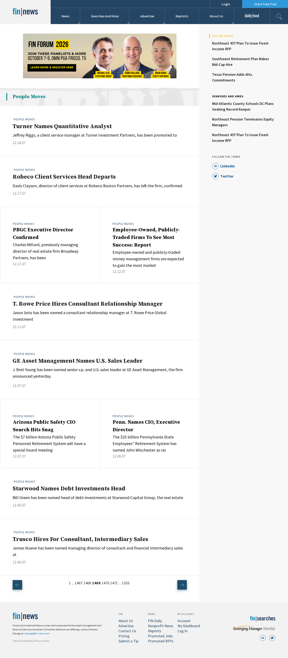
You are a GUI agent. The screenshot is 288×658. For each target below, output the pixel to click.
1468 (87, 583)
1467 (78, 583)
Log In (182, 630)
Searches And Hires (105, 16)
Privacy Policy (42, 640)
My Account (186, 614)
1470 (105, 583)
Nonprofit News (160, 625)
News (65, 16)
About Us (216, 16)
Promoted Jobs (160, 636)
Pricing (123, 636)
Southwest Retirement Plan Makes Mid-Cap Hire (240, 61)
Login (226, 4)
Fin (120, 614)
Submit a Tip (128, 641)
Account (184, 620)
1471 (114, 583)
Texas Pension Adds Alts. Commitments (232, 77)
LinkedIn (227, 166)
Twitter (227, 176)
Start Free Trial (265, 4)
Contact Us (127, 630)
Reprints (182, 16)
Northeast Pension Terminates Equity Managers (243, 122)
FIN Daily (155, 620)
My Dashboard (189, 625)
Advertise (147, 16)
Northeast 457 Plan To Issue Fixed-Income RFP (240, 46)
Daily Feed (252, 16)
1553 (125, 583)
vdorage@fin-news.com (37, 633)
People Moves (24, 119)
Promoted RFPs (161, 641)
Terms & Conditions (23, 640)
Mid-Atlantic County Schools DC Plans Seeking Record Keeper (243, 106)
